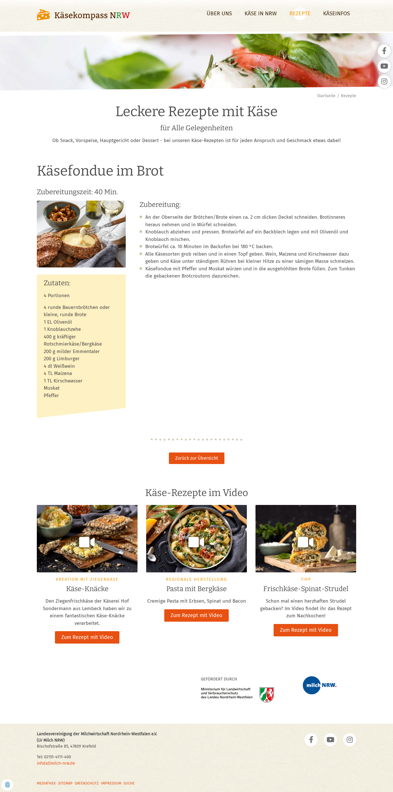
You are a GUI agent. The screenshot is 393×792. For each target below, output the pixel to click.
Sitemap (65, 783)
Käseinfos (336, 13)
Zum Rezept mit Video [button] (87, 637)
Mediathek (46, 783)
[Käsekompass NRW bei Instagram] (349, 739)
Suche (129, 783)
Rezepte (299, 13)
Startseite (326, 95)
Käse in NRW (261, 13)
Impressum (111, 783)
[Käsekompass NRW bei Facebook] (311, 739)
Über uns (219, 13)
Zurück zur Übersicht (196, 458)
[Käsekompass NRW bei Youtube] (330, 739)
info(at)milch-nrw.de (56, 763)
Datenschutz (87, 783)
